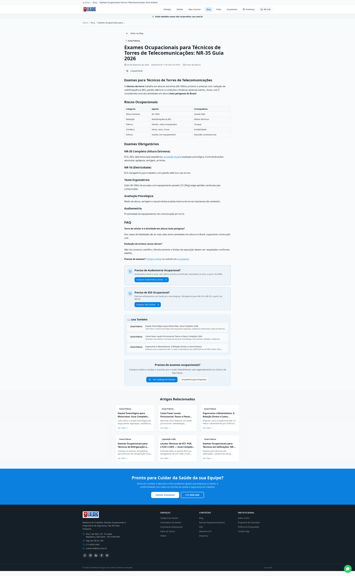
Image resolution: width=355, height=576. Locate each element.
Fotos (218, 9)
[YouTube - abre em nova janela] (107, 555)
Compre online (154, 259)
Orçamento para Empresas (194, 379)
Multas (180, 9)
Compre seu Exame (169, 518)
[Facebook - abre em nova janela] (101, 555)
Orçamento (232, 9)
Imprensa (203, 535)
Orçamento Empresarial (171, 527)
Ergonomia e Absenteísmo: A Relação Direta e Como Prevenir (218, 416)
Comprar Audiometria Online (149, 279)
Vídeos (163, 535)
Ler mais (122, 428)
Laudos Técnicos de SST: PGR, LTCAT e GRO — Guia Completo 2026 (177, 447)
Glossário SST (205, 531)
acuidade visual (172, 156)
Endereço (250, 9)
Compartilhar (136, 71)
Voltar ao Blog (136, 33)
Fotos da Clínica (167, 531)
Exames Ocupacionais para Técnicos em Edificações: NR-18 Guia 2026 (220, 447)
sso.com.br (268, 568)
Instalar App (243, 531)
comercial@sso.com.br (96, 548)
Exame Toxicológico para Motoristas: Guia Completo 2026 (133, 416)
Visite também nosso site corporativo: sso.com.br (179, 16)
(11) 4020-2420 (192, 495)
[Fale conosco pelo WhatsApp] (348, 569)
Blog (95, 2)
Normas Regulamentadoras (212, 522)
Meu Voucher (195, 9)
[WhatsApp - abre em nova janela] (85, 555)
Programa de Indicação (249, 522)
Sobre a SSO (243, 518)
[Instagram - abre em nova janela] (90, 555)
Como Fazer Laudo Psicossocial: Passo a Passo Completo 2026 (175, 416)
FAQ (201, 527)
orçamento (183, 259)
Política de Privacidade (248, 527)
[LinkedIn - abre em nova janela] (96, 555)
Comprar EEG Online (145, 304)
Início (87, 2)
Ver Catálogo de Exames (164, 379)
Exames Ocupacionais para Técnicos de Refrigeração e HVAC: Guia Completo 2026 (133, 447)
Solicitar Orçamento (165, 495)
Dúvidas (167, 9)
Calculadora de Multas (170, 522)
